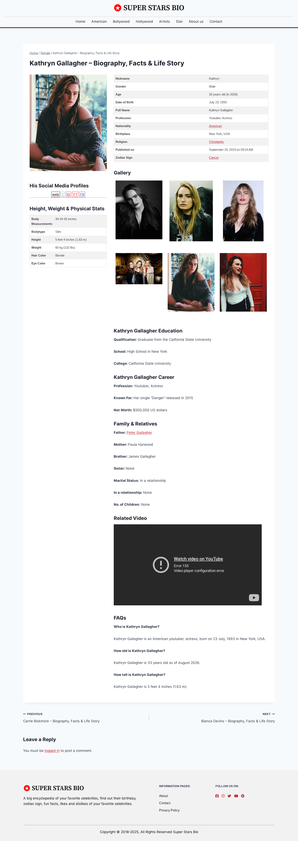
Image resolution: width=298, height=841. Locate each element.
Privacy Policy (169, 810)
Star (179, 21)
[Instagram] (224, 796)
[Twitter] (230, 796)
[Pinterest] (243, 796)
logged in (52, 751)
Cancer (214, 157)
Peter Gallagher (139, 433)
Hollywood (144, 21)
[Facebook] (218, 796)
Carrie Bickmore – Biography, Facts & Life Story (61, 717)
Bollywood (121, 21)
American (99, 21)
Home (80, 21)
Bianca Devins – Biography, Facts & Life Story (238, 717)
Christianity (216, 141)
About (163, 796)
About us (196, 21)
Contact (216, 21)
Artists (164, 21)
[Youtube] (237, 796)
